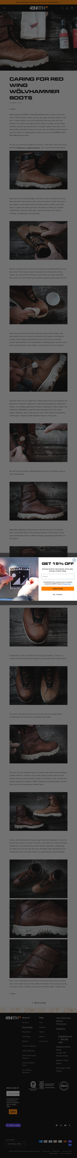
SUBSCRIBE (58, 589)
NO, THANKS (57, 594)
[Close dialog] (74, 560)
